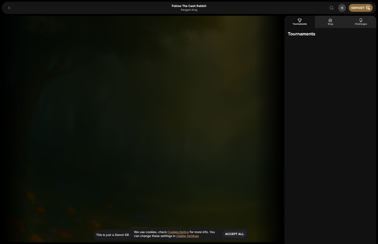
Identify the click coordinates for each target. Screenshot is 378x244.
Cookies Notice (178, 232)
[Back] (9, 8)
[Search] (332, 8)
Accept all (234, 234)
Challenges (361, 23)
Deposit (357, 8)
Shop (330, 23)
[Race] (342, 8)
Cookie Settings (187, 236)
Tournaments (300, 23)
